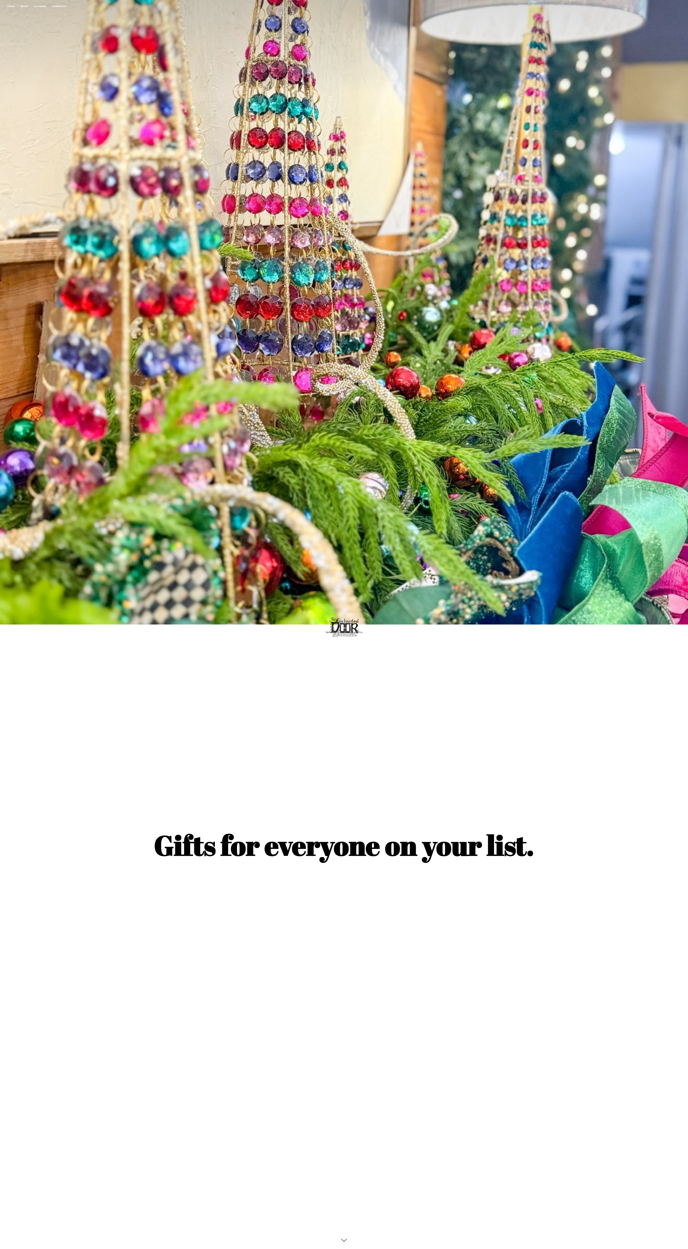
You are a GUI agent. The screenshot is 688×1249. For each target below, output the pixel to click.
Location (40, 6)
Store (11, 6)
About (24, 6)
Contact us (59, 6)
